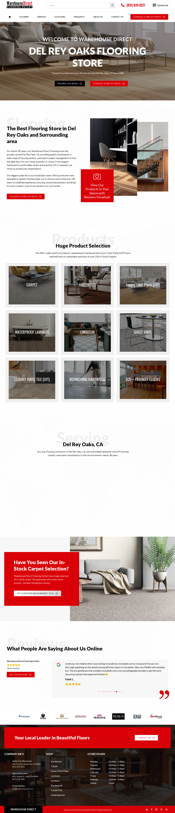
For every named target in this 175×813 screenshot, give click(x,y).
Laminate (55, 776)
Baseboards (57, 785)
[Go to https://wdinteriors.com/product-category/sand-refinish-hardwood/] (87, 380)
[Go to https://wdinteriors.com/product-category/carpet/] (32, 285)
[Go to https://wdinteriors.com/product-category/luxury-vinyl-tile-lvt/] (32, 380)
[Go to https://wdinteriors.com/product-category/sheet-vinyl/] (143, 332)
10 (121, 691)
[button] (149, 17)
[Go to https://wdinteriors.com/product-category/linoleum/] (87, 332)
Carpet (54, 766)
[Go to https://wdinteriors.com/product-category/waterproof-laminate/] (32, 332)
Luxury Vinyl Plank (60, 771)
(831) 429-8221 (18, 767)
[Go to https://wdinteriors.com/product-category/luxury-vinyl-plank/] (143, 285)
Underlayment (58, 795)
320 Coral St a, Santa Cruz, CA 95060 (26, 764)
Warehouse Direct (23, 809)
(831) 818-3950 (18, 779)
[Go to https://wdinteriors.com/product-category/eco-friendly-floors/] (143, 380)
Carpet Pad (56, 790)
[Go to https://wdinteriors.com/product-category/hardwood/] (87, 285)
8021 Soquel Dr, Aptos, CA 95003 (25, 776)
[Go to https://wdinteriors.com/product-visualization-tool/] (97, 185)
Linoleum (55, 780)
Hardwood (56, 761)
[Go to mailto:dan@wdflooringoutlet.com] (25, 788)
